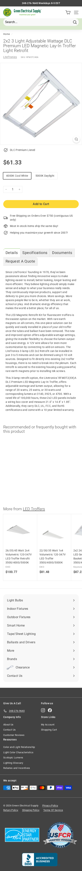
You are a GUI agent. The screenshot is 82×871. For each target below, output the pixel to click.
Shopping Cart (49, 729)
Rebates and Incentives (16, 768)
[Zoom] (76, 139)
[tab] (11, 252)
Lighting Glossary (13, 762)
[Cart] (68, 12)
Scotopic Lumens (13, 757)
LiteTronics (10, 56)
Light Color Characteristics (18, 752)
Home (6, 34)
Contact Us (9, 729)
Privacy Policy (50, 805)
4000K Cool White (17, 175)
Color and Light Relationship (19, 747)
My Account (48, 724)
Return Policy (10, 810)
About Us (8, 724)
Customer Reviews (14, 735)
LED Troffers (34, 509)
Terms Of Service (53, 810)
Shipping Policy (30, 810)
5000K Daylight (45, 175)
